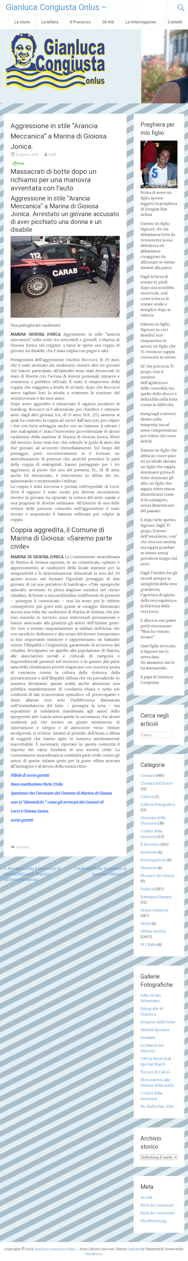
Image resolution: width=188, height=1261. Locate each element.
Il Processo (80, 22)
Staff (52, 155)
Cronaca (22, 847)
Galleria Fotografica (158, 804)
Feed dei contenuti (157, 1205)
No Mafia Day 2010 (157, 1106)
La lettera (49, 22)
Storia (146, 923)
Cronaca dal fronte (157, 783)
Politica (147, 889)
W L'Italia (148, 944)
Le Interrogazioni (141, 22)
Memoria (149, 867)
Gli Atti (108, 22)
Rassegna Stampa (156, 896)
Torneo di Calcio (155, 1072)
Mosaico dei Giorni (157, 875)
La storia (22, 22)
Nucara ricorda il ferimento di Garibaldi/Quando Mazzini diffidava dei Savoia (32, 874)
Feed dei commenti (158, 1213)
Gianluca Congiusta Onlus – (56, 7)
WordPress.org (153, 1221)
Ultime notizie (153, 931)
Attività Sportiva (155, 1029)
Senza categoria (154, 910)
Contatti (175, 22)
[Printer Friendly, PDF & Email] (18, 164)
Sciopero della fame (158, 1022)
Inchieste (149, 852)
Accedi (146, 1197)
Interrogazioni (153, 860)
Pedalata (148, 1037)
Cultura (147, 796)
